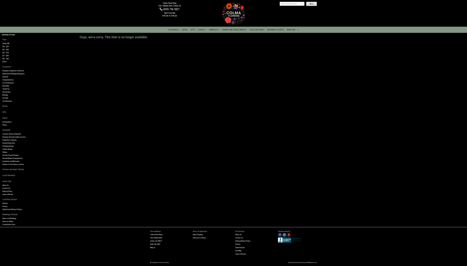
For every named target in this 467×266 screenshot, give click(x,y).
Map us (152, 248)
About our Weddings (9, 218)
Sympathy (213, 30)
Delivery (5, 203)
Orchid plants (7, 122)
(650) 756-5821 (171, 9)
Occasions (173, 30)
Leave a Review (7, 194)
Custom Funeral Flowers (10, 155)
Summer (5, 77)
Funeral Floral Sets (8, 143)
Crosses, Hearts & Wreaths (11, 134)
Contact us (239, 238)
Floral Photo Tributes (9, 140)
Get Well (5, 98)
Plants (201, 30)
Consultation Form (8, 224)
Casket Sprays (7, 149)
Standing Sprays (8, 146)
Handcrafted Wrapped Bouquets (13, 74)
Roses (185, 30)
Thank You (6, 89)
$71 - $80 (5, 56)
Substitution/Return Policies (12, 209)
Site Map (238, 251)
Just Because (7, 101)
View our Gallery (7, 221)
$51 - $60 (5, 50)
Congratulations (7, 80)
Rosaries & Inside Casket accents (14, 137)
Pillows (4, 152)
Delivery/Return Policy (242, 241)
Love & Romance (8, 83)
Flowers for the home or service (13, 164)
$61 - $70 (5, 53)
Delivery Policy (7, 191)
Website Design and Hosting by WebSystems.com (302, 262)
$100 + (4, 62)
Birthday (5, 95)
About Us (5, 185)
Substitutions (240, 248)
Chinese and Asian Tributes (234, 30)
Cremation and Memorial (10, 161)
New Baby (5, 86)
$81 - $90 (5, 59)
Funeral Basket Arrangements (12, 158)
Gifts (193, 30)
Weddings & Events (275, 30)
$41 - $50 (5, 46)
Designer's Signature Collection (13, 71)
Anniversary (6, 92)
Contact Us (6, 188)
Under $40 (5, 43)
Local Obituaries (256, 30)
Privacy (4, 206)
